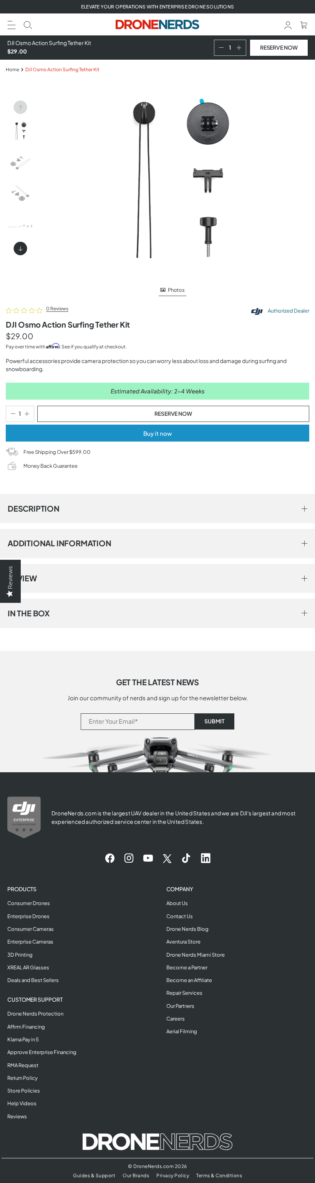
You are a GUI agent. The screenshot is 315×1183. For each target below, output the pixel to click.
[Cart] (304, 24)
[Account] (288, 24)
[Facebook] (109, 858)
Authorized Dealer (288, 311)
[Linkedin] (206, 858)
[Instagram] (128, 858)
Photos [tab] (176, 290)
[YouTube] (148, 858)
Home (12, 69)
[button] (11, 24)
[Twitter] (167, 858)
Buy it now (157, 433)
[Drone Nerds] (158, 24)
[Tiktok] (186, 858)
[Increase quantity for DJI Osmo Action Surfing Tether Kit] (240, 47)
